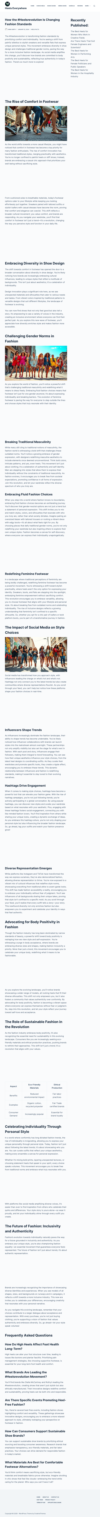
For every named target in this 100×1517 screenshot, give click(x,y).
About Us (46, 1497)
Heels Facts (35, 29)
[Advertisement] (36, 80)
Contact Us (55, 1497)
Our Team (40, 1500)
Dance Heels (41, 6)
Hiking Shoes (62, 6)
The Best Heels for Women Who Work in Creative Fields (80, 34)
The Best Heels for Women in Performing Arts (81, 54)
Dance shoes (51, 6)
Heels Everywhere (16, 8)
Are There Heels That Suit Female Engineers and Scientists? (83, 44)
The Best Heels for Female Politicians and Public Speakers (81, 63)
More (87, 6)
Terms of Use (41, 1502)
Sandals (72, 6)
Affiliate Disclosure (54, 1502)
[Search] (94, 6)
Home (32, 6)
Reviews (80, 6)
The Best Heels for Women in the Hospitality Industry (82, 73)
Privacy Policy (50, 1500)
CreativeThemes (40, 1513)
